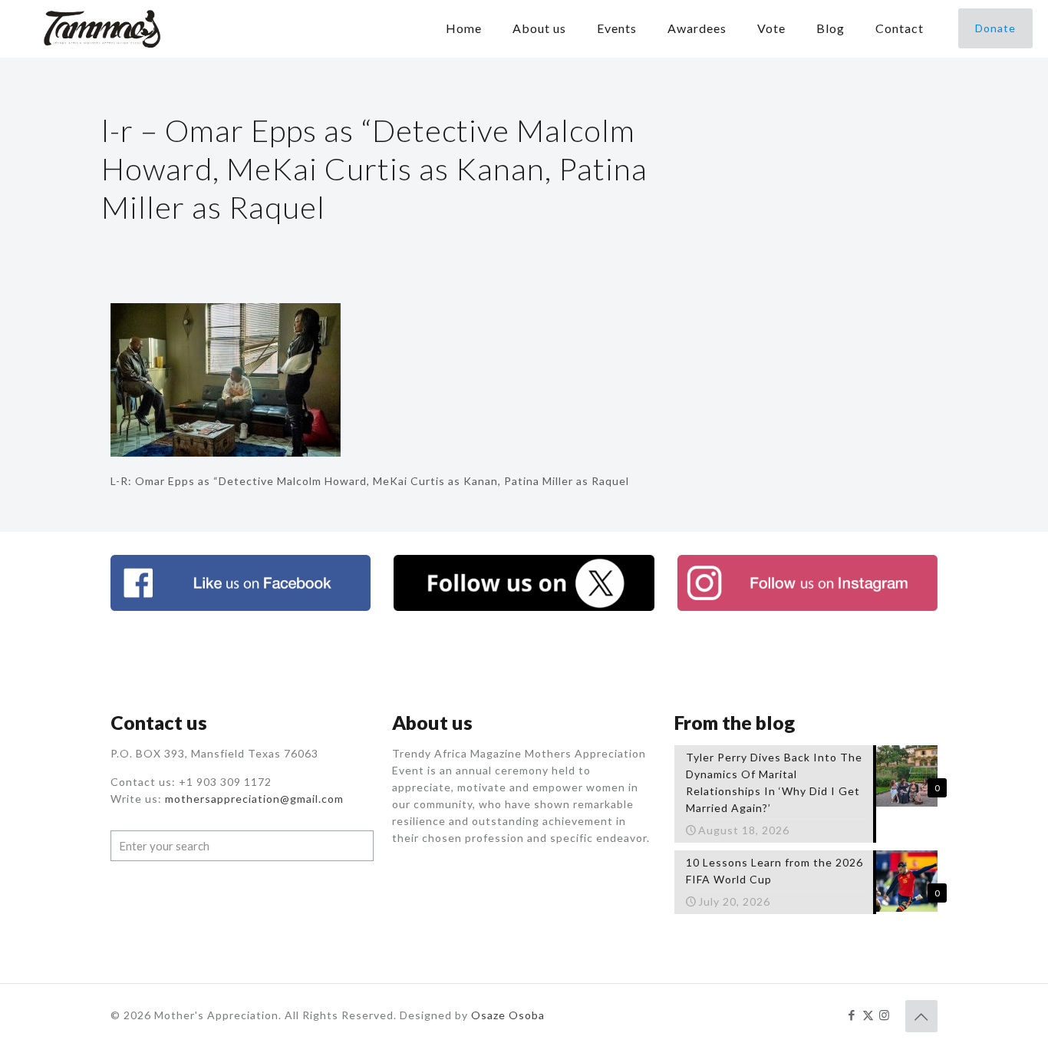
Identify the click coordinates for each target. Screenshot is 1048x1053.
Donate (995, 28)
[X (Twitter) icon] (868, 1015)
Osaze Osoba (508, 1015)
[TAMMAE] (103, 28)
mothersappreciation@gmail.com (254, 798)
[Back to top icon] (921, 1016)
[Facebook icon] (852, 1015)
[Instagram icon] (884, 1015)
